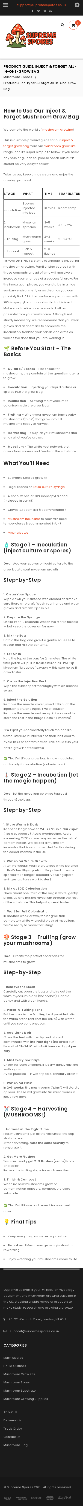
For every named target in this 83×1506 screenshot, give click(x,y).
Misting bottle (18, 532)
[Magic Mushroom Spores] (32, 37)
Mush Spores (13, 1357)
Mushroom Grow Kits (19, 1374)
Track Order (12, 1428)
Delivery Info (12, 1420)
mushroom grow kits (60, 146)
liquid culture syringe (49, 487)
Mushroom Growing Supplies (25, 1399)
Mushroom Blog (15, 1445)
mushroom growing (57, 129)
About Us (10, 1412)
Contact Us (12, 1437)
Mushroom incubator (24, 519)
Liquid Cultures (14, 1366)
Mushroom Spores (17, 77)
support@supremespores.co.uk (41, 5)
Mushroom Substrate (19, 1390)
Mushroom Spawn (17, 1382)
